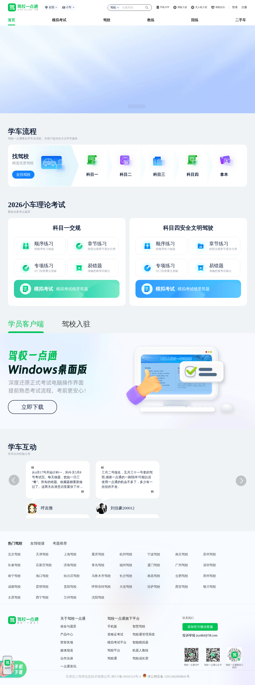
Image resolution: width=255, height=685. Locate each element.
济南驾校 (70, 565)
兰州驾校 (70, 597)
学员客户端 (26, 324)
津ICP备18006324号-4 (126, 676)
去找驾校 (23, 175)
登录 (235, 7)
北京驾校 (14, 554)
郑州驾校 (209, 576)
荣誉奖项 (66, 642)
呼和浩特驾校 (101, 586)
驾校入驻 (182, 7)
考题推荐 (60, 543)
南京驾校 (181, 554)
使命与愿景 (68, 626)
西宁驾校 (42, 597)
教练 (150, 20)
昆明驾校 (42, 586)
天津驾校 (42, 554)
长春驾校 (14, 565)
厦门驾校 (153, 565)
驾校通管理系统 (143, 634)
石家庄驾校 (44, 565)
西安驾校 (181, 586)
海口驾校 (42, 576)
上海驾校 (70, 554)
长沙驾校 (126, 576)
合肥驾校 (181, 576)
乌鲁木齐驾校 (101, 576)
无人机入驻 (201, 7)
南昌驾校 (153, 576)
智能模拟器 (140, 642)
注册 (244, 7)
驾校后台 (220, 7)
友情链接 (37, 543)
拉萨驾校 (153, 586)
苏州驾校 (209, 554)
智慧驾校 (138, 626)
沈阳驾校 (98, 597)
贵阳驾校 (70, 586)
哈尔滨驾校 (72, 576)
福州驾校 (126, 565)
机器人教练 (140, 650)
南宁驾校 (14, 576)
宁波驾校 (153, 554)
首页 (11, 20)
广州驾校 (181, 565)
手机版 (112, 626)
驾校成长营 (140, 658)
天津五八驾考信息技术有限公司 (88, 676)
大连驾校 (126, 586)
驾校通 (112, 658)
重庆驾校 (98, 554)
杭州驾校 (126, 554)
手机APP (164, 7)
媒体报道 (66, 650)
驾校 (106, 20)
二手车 (240, 20)
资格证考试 (115, 634)
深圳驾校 (209, 565)
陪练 (194, 20)
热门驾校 (15, 543)
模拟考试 (59, 20)
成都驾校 (14, 586)
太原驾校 (14, 597)
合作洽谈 (66, 658)
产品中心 (66, 634)
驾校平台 (113, 650)
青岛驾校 (98, 565)
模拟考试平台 (117, 642)
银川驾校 (209, 586)
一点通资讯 (68, 666)
